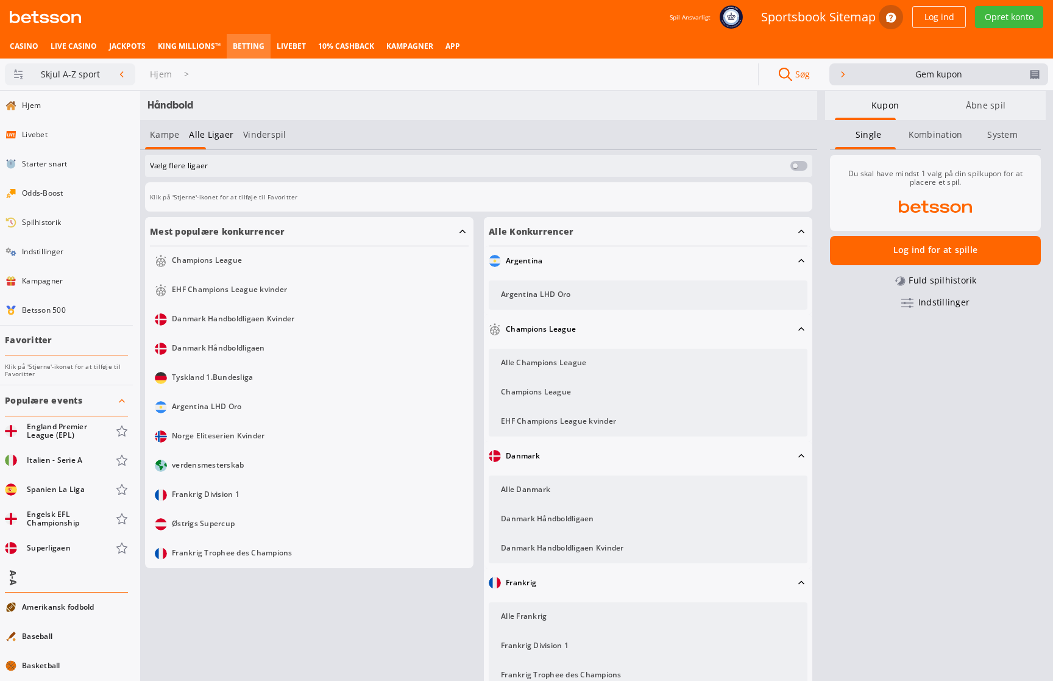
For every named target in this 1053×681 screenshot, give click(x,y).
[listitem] (24, 46)
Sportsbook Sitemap (818, 17)
